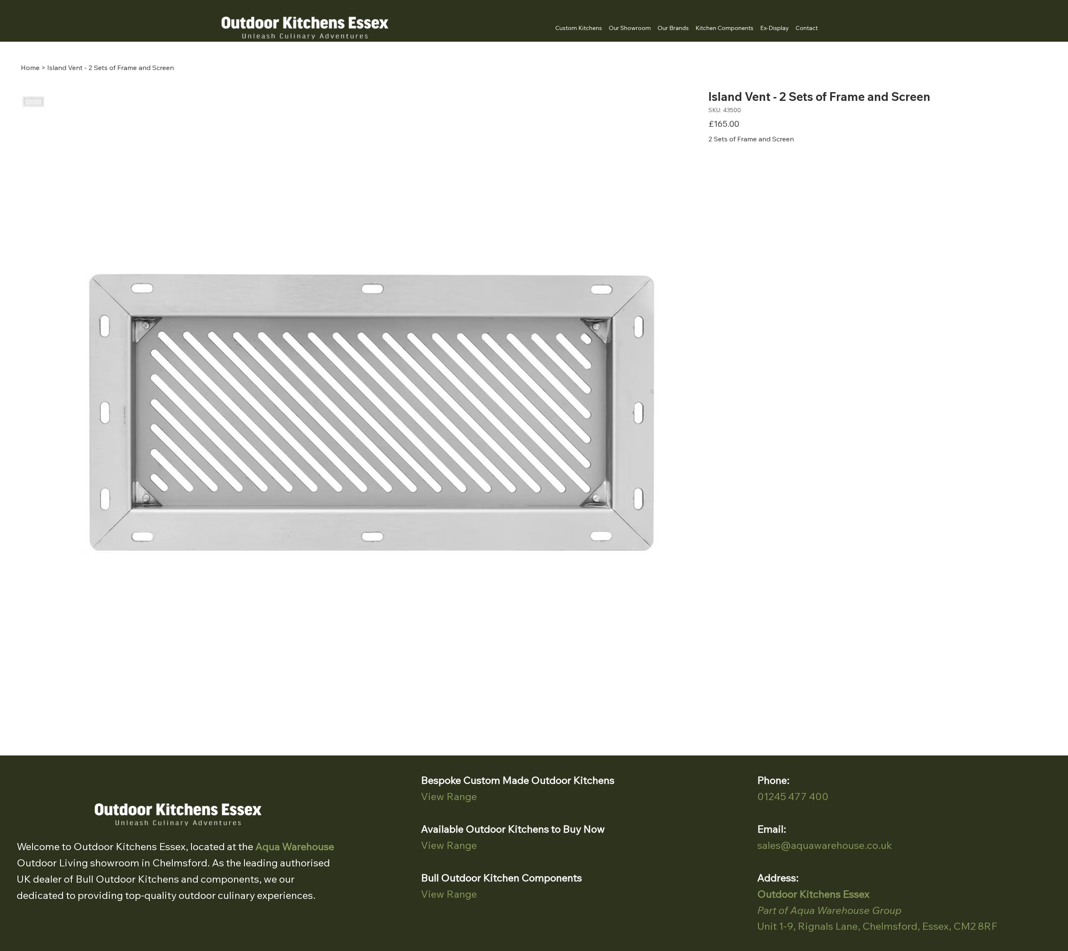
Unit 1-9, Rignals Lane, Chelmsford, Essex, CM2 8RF (877, 925)
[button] (673, 28)
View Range (449, 796)
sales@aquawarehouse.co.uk (824, 844)
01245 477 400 (793, 796)
